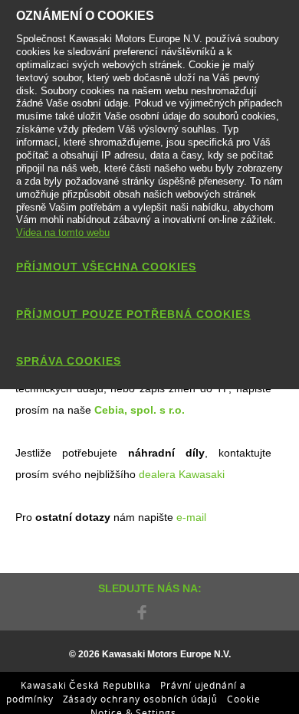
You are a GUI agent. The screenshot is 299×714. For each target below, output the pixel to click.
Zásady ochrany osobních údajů (141, 699)
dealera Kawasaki (180, 474)
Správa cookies (68, 361)
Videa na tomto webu (63, 232)
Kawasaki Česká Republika (86, 685)
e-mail (191, 517)
